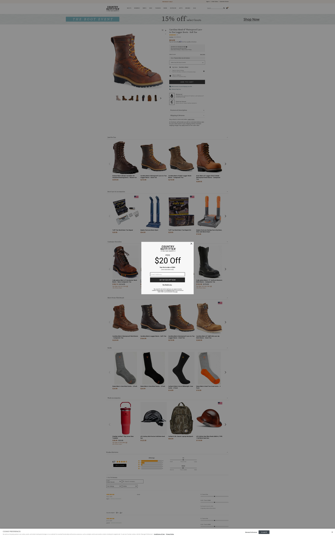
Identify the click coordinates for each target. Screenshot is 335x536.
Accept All (264, 532)
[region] (167, 532)
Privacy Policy (170, 534)
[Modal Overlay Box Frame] (167, 268)
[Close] (332, 532)
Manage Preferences (251, 532)
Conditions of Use (159, 534)
